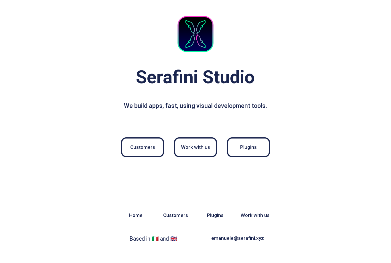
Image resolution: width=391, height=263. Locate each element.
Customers (142, 147)
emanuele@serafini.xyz (237, 238)
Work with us (195, 147)
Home (136, 215)
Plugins (248, 147)
